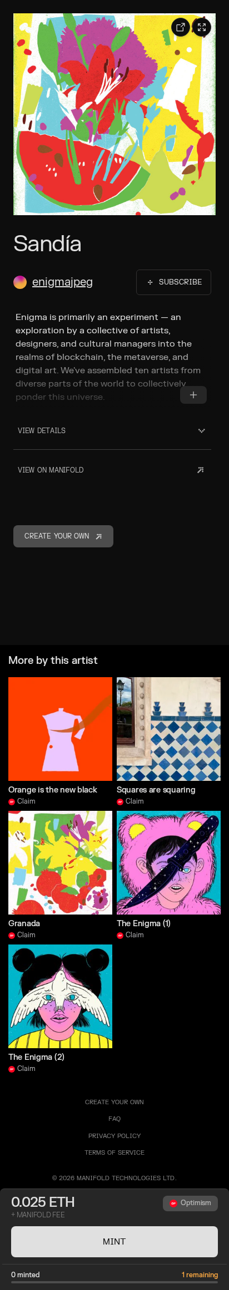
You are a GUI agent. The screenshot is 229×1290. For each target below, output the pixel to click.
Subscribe (180, 282)
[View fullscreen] (201, 27)
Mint (114, 1241)
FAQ (114, 1119)
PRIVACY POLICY (114, 1136)
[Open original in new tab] (180, 27)
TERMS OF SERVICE (114, 1153)
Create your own (114, 1102)
